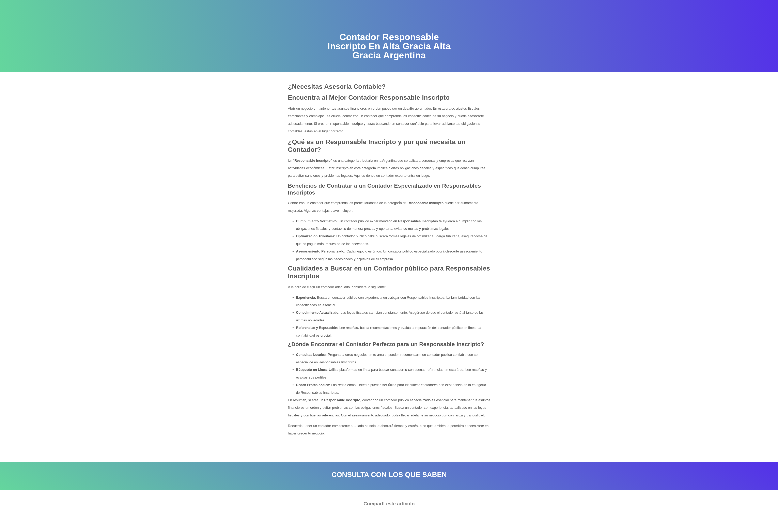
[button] (377, 515)
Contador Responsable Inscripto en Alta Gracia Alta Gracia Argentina (416, 446)
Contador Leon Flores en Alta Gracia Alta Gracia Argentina (333, 446)
